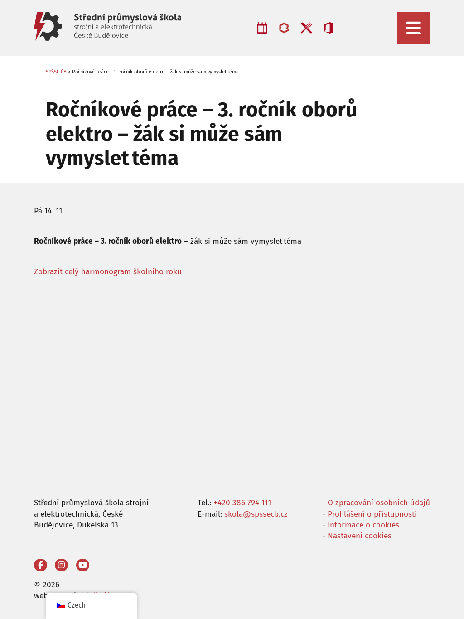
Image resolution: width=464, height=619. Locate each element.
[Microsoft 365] (328, 28)
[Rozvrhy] (262, 28)
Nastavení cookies (360, 536)
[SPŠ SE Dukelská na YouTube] (82, 565)
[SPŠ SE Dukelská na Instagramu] (61, 565)
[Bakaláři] (284, 28)
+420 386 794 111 (242, 503)
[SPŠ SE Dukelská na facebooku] (40, 565)
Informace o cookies (363, 525)
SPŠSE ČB (56, 72)
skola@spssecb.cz (256, 514)
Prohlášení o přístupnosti (372, 514)
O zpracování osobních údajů (379, 503)
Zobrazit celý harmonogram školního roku (108, 271)
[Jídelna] (306, 28)
